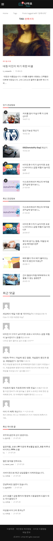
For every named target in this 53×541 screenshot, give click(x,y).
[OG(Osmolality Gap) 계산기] (11, 152)
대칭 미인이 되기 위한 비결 (18, 66)
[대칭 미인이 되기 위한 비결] (26, 40)
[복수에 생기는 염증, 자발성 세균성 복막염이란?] (11, 245)
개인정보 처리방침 (23, 529)
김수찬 (7, 438)
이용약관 (10, 529)
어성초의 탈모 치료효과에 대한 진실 (19, 387)
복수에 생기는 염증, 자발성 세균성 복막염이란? (36, 242)
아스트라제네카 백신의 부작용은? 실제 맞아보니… (36, 183)
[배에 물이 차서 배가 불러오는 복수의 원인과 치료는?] (11, 262)
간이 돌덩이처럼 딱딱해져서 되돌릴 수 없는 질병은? (36, 276)
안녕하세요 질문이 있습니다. (15, 484)
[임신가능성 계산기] (11, 135)
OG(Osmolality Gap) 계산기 (35, 147)
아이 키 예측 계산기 (11, 411)
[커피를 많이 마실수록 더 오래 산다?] (11, 117)
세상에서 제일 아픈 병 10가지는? (17, 313)
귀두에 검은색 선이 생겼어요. (15, 435)
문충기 (19, 337)
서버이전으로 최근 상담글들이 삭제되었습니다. (23, 473)
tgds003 (8, 487)
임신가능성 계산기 (31, 130)
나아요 (7, 476)
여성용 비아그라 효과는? (14, 510)
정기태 (20, 361)
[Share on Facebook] (25, 88)
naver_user (9, 464)
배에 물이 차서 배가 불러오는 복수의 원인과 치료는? (35, 259)
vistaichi (8, 71)
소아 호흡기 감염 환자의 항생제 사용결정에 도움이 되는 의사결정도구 (26, 497)
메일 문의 (26, 532)
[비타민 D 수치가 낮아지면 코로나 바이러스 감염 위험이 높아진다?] (11, 169)
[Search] (50, 4)
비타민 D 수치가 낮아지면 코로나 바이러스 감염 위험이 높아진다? (36, 167)
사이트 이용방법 (39, 529)
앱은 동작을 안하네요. (12, 461)
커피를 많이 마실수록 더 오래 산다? (35, 115)
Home (5, 13)
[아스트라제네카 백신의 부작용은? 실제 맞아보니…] (11, 186)
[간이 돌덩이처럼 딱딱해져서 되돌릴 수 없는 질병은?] (11, 279)
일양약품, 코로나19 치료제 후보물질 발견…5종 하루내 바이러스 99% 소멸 (26, 448)
